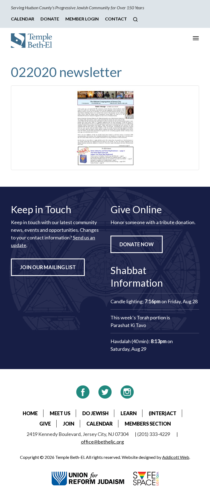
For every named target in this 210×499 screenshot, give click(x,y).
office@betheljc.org (102, 442)
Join (68, 424)
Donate (49, 18)
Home (30, 413)
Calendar (22, 18)
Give (45, 424)
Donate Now (136, 244)
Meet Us (60, 413)
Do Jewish (95, 413)
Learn (129, 413)
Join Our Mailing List (48, 267)
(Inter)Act (162, 413)
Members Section (148, 424)
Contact (116, 18)
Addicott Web (175, 457)
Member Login (82, 18)
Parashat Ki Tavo (128, 325)
